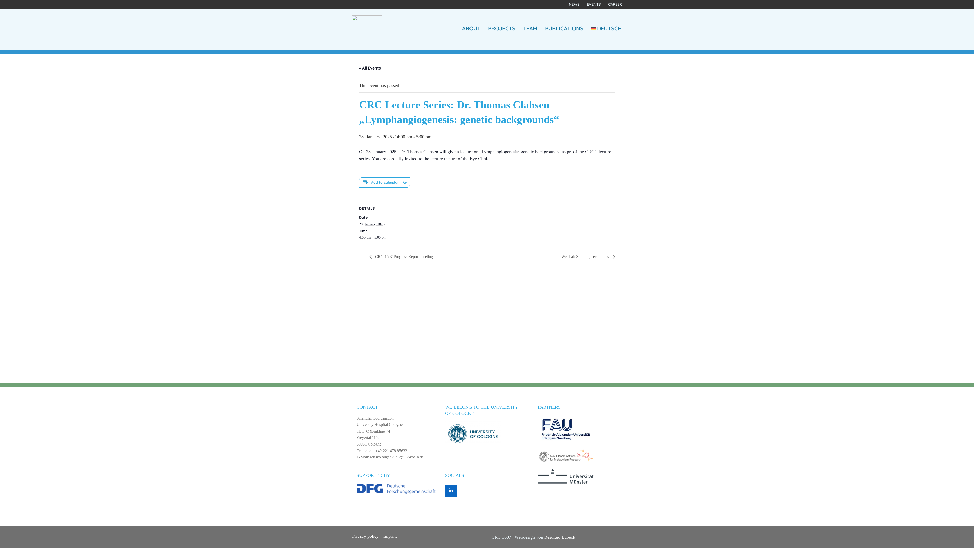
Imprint (390, 536)
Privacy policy (365, 536)
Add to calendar (385, 182)
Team (530, 28)
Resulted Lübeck (559, 537)
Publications (564, 28)
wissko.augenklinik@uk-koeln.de (397, 457)
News (574, 4)
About (471, 28)
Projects (501, 28)
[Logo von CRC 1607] (367, 27)
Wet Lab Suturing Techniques (585, 256)
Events (594, 4)
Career (615, 4)
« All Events (370, 68)
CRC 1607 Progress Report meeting (403, 256)
